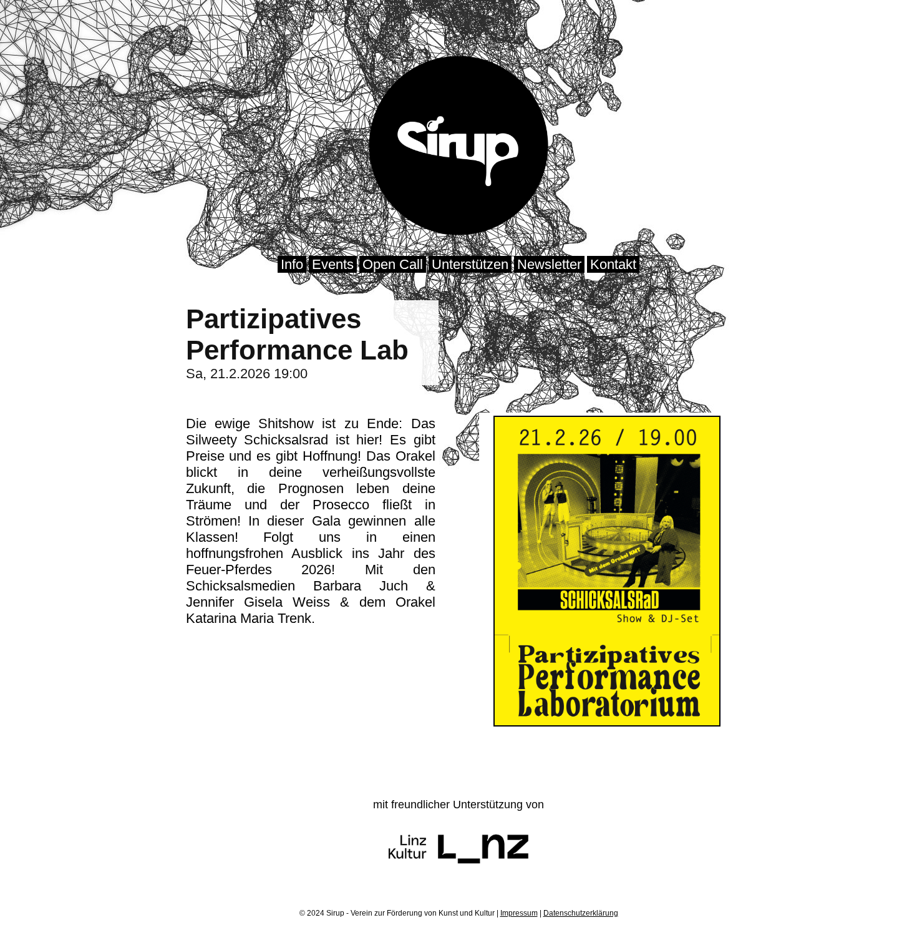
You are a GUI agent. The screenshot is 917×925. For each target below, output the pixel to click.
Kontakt (613, 264)
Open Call (392, 264)
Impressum (519, 913)
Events (333, 264)
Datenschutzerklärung (580, 913)
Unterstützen (470, 264)
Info (292, 264)
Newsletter (549, 264)
